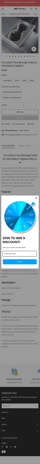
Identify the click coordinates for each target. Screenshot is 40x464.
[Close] (36, 198)
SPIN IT (19, 262)
